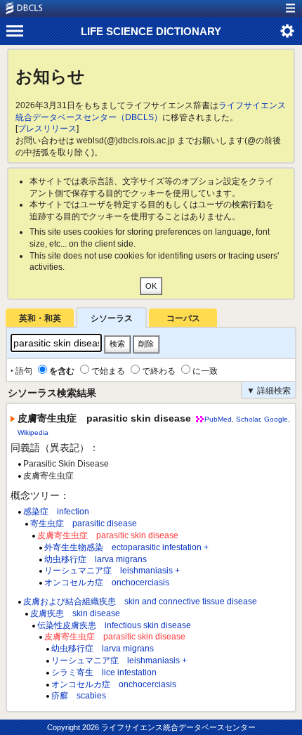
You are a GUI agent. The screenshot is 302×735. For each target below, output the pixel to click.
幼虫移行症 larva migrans (95, 559)
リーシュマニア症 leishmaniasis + (112, 570)
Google (276, 419)
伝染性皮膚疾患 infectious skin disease (114, 625)
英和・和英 (40, 318)
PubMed (218, 419)
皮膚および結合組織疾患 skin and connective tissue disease (140, 601)
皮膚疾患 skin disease (75, 613)
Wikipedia (33, 432)
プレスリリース (47, 129)
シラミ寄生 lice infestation (104, 672)
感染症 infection (56, 511)
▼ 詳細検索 (269, 391)
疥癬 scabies (78, 696)
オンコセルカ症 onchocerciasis (106, 582)
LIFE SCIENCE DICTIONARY (151, 31)
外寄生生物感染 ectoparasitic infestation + (126, 547)
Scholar (248, 419)
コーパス (183, 318)
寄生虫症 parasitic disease (83, 523)
